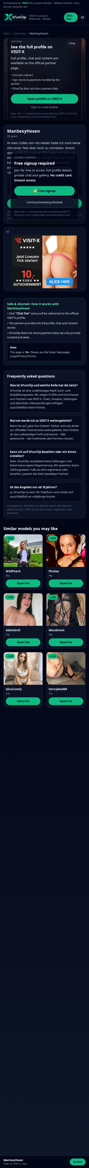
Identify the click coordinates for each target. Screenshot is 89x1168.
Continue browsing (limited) (44, 202)
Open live (23, 583)
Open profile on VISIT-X (44, 99)
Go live (77, 1162)
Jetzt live (69, 17)
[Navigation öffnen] (82, 17)
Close (72, 43)
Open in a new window (44, 107)
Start (6, 33)
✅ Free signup (44, 191)
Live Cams (19, 33)
